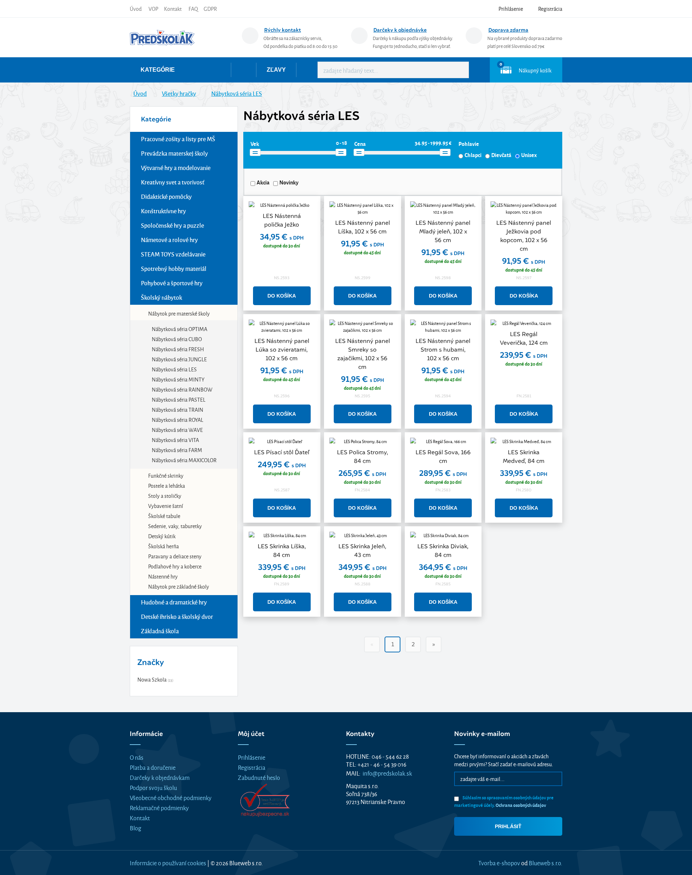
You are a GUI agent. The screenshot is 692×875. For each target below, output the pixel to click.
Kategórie (158, 70)
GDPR (210, 8)
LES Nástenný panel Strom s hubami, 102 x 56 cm (443, 349)
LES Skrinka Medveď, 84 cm (524, 456)
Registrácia (251, 767)
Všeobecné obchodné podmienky (171, 797)
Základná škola (160, 631)
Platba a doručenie (153, 767)
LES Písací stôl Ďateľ (281, 452)
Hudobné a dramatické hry (174, 602)
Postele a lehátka (166, 485)
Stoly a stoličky (164, 495)
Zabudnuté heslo (259, 777)
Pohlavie (468, 143)
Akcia (263, 182)
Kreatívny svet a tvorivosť (172, 182)
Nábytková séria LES (174, 369)
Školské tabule (164, 516)
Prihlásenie (251, 757)
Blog (135, 827)
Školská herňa (163, 546)
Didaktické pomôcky (166, 196)
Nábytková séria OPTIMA (179, 329)
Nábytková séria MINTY (178, 379)
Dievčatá (501, 155)
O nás (136, 757)
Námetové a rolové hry (169, 240)
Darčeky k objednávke (400, 30)
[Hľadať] (458, 70)
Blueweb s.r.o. (545, 862)
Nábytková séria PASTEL (178, 399)
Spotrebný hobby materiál (174, 268)
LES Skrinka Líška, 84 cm (282, 551)
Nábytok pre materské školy (179, 313)
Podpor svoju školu (153, 787)
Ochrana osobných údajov (521, 805)
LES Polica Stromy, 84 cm (362, 456)
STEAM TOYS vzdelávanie (173, 254)
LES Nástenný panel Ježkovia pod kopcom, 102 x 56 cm (523, 236)
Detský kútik (162, 536)
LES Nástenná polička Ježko (282, 220)
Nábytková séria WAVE (177, 429)
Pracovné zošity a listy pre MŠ (178, 139)
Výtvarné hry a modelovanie (175, 168)
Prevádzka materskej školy (174, 153)
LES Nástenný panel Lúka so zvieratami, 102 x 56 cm (281, 349)
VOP (153, 8)
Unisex (529, 155)
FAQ (193, 8)
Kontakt (173, 8)
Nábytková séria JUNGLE (179, 359)
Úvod (136, 8)
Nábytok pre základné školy (178, 586)
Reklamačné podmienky (159, 807)
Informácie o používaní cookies (168, 862)
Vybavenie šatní (165, 505)
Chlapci (473, 155)
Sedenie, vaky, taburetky (175, 526)
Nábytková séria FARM (177, 450)
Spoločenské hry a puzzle (172, 225)
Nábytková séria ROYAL (177, 419)
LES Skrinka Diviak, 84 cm (443, 551)
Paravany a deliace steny (174, 556)
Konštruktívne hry (163, 211)
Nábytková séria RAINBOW (182, 389)
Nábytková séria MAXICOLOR (184, 460)
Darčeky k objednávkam (160, 777)
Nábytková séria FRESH (178, 349)
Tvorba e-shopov (499, 862)
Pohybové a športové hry (172, 283)
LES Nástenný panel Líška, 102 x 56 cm (362, 227)
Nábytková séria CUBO (177, 339)
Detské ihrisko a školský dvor (177, 616)
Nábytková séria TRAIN (177, 409)
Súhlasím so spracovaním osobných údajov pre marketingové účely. (504, 801)
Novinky (288, 182)
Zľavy (276, 70)
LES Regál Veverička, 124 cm (524, 338)
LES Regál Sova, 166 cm (443, 456)
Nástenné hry (163, 576)
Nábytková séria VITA (175, 440)
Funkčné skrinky (165, 475)
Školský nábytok (161, 297)
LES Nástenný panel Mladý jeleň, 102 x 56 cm (443, 231)
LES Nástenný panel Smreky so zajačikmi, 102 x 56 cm (362, 354)
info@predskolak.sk (387, 772)
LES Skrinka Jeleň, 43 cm (362, 551)
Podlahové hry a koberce (174, 566)
